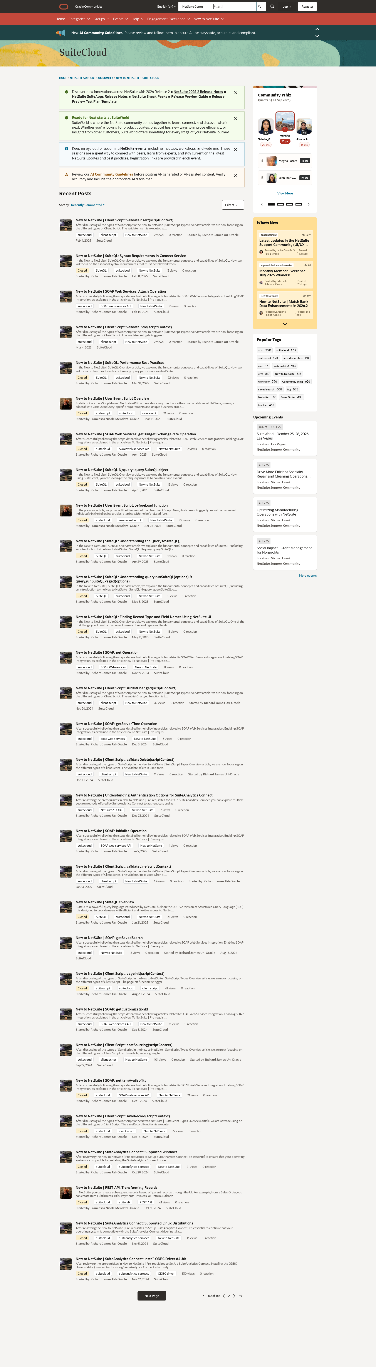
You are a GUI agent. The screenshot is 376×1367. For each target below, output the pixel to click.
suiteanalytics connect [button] (134, 1167)
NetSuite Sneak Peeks (149, 96)
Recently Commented (86, 205)
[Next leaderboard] (308, 204)
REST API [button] (145, 1202)
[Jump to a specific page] (241, 1295)
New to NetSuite (206, 19)
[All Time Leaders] (298, 204)
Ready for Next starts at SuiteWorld (100, 117)
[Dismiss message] (235, 92)
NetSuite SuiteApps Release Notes (100, 96)
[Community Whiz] (271, 204)
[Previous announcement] (317, 29)
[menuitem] (88, 6)
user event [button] (149, 413)
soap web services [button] (113, 739)
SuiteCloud (104, 240)
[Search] (261, 6)
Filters (229, 205)
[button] (66, 225)
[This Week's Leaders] (280, 204)
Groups (99, 19)
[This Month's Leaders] (289, 204)
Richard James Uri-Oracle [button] (220, 235)
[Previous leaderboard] (261, 204)
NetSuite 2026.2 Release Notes (198, 91)
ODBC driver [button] (166, 1273)
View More (285, 193)
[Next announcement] (317, 36)
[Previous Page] (223, 1295)
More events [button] (308, 575)
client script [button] (108, 235)
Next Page (152, 1296)
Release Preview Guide (189, 96)
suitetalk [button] (124, 1202)
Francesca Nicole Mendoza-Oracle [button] (115, 419)
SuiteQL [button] (101, 270)
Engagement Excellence (166, 19)
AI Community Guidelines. (101, 32)
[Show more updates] (285, 324)
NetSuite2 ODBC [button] (112, 810)
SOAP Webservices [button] (113, 667)
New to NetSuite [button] (136, 235)
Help (135, 19)
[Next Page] (234, 1295)
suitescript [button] (103, 413)
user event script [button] (130, 520)
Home (60, 19)
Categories (77, 19)
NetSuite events (133, 148)
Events (118, 19)
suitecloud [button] (85, 235)
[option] (270, 427)
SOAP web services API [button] (116, 306)
